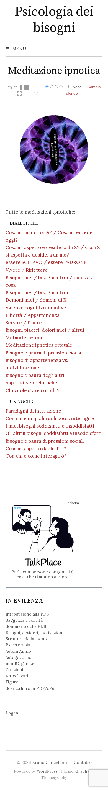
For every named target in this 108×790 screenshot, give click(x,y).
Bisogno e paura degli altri (35, 375)
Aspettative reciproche (31, 383)
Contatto (83, 762)
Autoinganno (18, 651)
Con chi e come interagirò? (36, 456)
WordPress (47, 771)
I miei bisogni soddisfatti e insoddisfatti (50, 426)
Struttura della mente (27, 638)
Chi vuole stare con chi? (33, 390)
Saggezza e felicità (24, 620)
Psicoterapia (18, 644)
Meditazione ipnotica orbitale (39, 345)
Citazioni (14, 669)
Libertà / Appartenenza (33, 315)
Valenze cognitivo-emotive (36, 308)
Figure (12, 682)
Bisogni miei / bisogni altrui (37, 292)
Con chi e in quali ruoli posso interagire (50, 418)
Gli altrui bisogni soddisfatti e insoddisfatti (54, 433)
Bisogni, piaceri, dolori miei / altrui (45, 330)
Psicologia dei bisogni (54, 20)
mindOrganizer (21, 663)
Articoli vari (17, 675)
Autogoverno (18, 657)
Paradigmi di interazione (33, 411)
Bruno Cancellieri (49, 762)
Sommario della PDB (26, 626)
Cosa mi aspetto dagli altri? (36, 448)
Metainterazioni (24, 338)
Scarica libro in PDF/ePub (31, 688)
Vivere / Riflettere (27, 270)
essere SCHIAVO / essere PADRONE (46, 262)
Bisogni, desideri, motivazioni (34, 632)
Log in (12, 713)
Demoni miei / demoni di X (36, 300)
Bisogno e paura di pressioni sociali (45, 353)
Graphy (82, 771)
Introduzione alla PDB (27, 614)
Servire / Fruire (24, 323)
